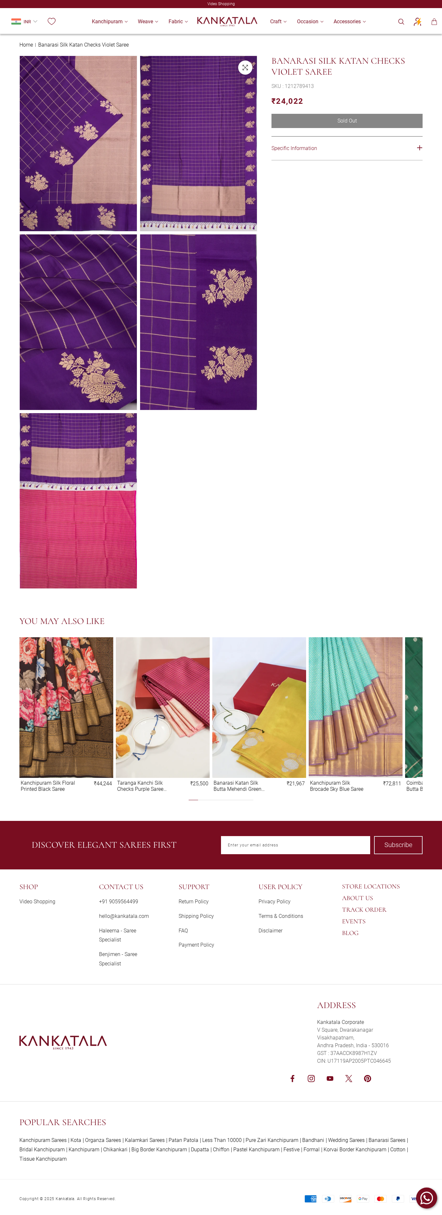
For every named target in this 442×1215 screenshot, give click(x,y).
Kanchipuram (84, 1149)
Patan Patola (183, 1140)
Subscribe (398, 845)
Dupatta (200, 1149)
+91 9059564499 (118, 901)
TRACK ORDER (364, 910)
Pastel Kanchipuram (256, 1149)
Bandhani (313, 1140)
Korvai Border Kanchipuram (355, 1149)
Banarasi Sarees (387, 1140)
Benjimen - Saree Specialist (118, 959)
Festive (291, 1149)
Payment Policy (196, 945)
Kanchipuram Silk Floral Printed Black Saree (48, 786)
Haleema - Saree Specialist (117, 935)
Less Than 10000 (222, 1140)
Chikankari (115, 1149)
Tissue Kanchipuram (43, 1159)
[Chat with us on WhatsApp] (426, 1198)
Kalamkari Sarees (145, 1140)
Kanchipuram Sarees (43, 1140)
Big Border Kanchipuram (159, 1149)
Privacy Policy (275, 901)
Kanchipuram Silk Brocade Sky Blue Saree (336, 786)
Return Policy (194, 901)
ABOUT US (357, 898)
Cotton (397, 1149)
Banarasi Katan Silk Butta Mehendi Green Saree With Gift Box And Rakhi (241, 786)
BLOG (350, 933)
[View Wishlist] (51, 21)
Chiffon (221, 1149)
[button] (107, 21)
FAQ (183, 931)
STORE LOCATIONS (371, 886)
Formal (312, 1149)
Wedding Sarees (346, 1140)
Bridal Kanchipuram (42, 1149)
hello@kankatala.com (124, 916)
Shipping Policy (196, 916)
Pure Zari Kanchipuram (272, 1140)
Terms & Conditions (281, 916)
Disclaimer (270, 931)
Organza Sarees (103, 1140)
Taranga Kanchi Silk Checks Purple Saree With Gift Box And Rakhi (144, 786)
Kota (76, 1140)
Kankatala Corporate (340, 1022)
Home (26, 45)
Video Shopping (37, 901)
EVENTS (354, 921)
